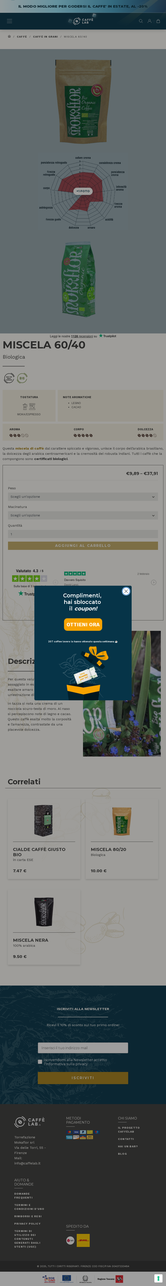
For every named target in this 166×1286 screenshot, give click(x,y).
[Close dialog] (126, 591)
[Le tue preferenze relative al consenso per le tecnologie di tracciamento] (158, 1278)
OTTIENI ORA (83, 625)
